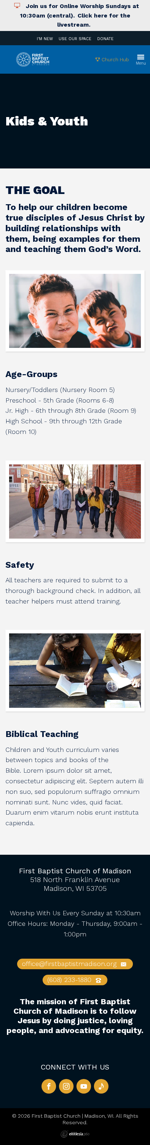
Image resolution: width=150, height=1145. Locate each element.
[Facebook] (49, 1086)
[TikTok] (101, 1086)
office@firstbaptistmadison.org (70, 963)
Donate (105, 38)
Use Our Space (75, 38)
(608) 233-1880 (70, 979)
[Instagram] (66, 1086)
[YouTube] (83, 1086)
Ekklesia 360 (75, 1134)
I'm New (45, 38)
